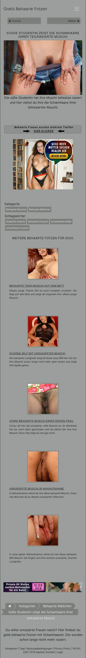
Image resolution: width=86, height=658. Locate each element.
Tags (22, 648)
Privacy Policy (62, 648)
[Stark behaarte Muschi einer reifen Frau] (43, 399)
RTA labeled (37, 652)
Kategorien (11, 648)
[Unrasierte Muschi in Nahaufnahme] (43, 466)
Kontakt (50, 652)
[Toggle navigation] (76, 9)
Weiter (72, 20)
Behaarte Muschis (16, 209)
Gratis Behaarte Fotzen (25, 8)
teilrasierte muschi (38, 221)
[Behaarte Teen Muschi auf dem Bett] (43, 264)
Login (60, 652)
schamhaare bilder (61, 221)
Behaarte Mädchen (39, 209)
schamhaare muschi (17, 227)
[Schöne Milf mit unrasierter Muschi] (43, 331)
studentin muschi (15, 221)
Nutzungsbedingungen (39, 648)
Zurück (16, 20)
